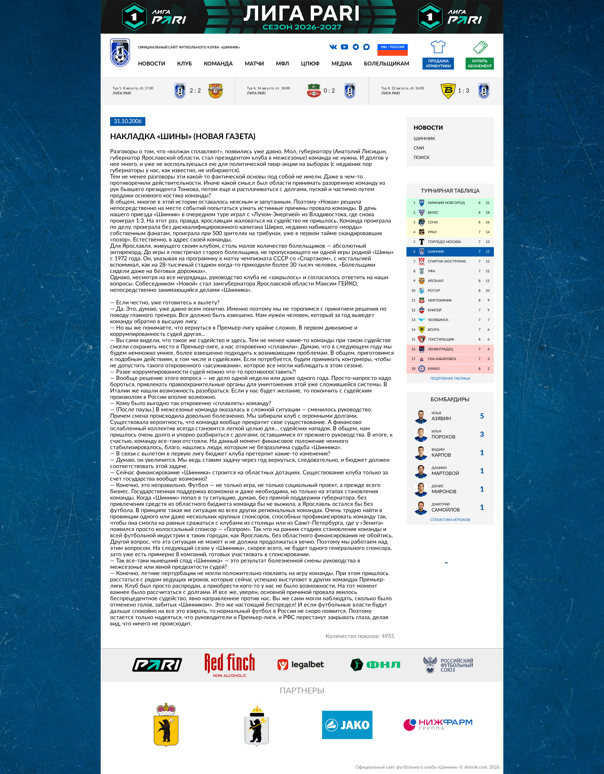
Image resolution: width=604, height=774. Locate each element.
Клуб (184, 63)
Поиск (421, 157)
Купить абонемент (480, 63)
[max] (366, 47)
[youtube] (344, 47)
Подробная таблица (450, 378)
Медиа (342, 63)
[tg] (356, 47)
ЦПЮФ (310, 63)
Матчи (254, 63)
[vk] (333, 47)
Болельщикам (386, 63)
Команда (218, 63)
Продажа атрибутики (438, 63)
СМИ (419, 148)
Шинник (424, 139)
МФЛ (282, 63)
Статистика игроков (450, 520)
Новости (151, 63)
